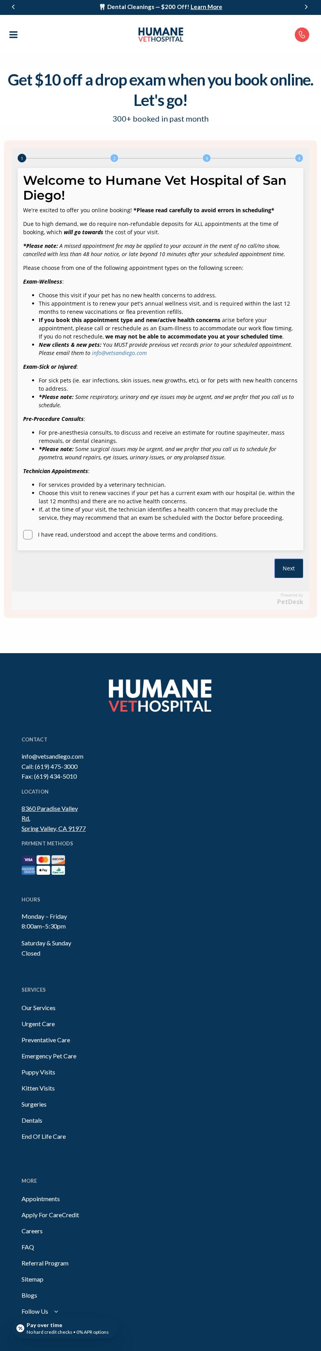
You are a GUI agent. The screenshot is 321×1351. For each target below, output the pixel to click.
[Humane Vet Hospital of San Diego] (160, 34)
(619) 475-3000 (56, 766)
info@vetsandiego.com (52, 756)
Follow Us (35, 1311)
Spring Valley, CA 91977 (54, 828)
